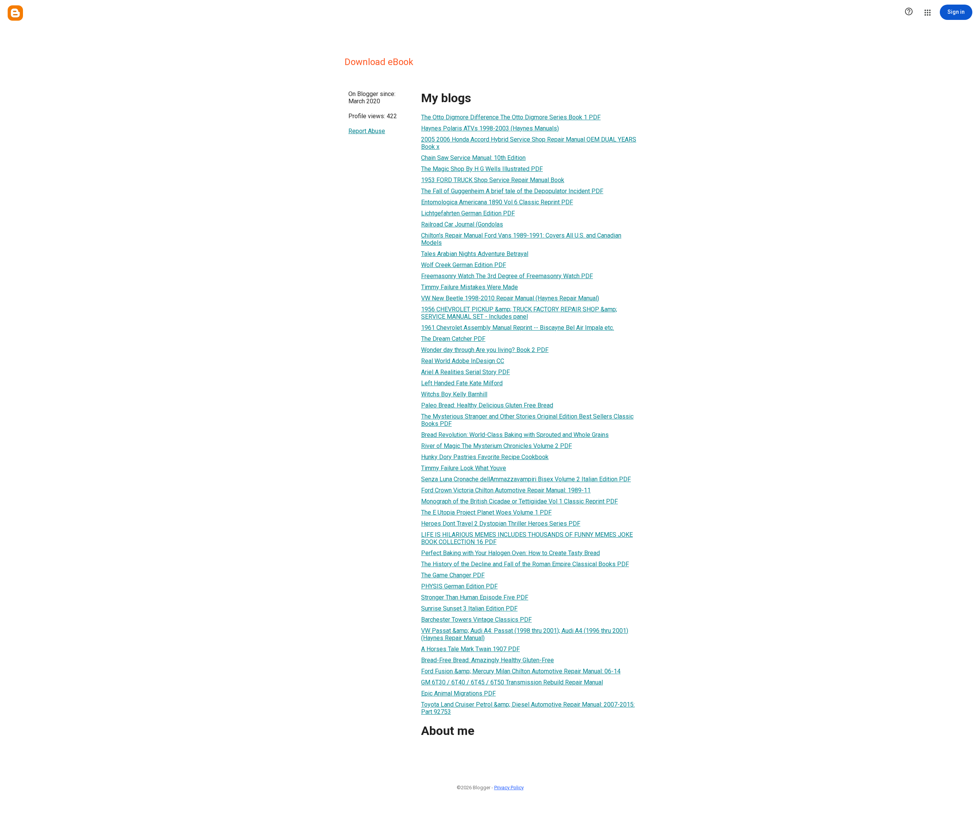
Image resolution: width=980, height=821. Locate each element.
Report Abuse (366, 131)
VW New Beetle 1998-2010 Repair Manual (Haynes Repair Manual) (510, 298)
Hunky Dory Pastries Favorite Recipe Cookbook (485, 457)
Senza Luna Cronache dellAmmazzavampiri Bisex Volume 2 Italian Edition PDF (526, 479)
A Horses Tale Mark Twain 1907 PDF (470, 649)
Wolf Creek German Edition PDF (463, 265)
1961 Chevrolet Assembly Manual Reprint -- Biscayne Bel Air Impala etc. (517, 327)
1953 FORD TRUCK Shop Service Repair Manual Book (492, 180)
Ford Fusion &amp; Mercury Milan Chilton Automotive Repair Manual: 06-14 (521, 671)
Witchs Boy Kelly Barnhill (454, 394)
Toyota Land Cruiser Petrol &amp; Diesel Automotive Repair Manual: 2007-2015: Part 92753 (528, 708)
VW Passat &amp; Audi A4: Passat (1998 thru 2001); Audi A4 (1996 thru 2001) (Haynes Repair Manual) (524, 634)
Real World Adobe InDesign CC (462, 361)
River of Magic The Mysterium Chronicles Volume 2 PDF (496, 446)
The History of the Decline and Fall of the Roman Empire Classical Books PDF (525, 564)
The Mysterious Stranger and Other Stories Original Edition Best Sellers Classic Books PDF (527, 420)
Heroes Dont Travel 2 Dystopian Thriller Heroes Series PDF (500, 523)
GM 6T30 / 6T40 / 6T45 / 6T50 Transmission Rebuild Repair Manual (512, 682)
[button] (909, 12)
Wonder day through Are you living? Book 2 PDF (485, 349)
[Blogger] (15, 13)
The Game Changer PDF (453, 575)
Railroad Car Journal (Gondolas (462, 224)
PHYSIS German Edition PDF (459, 586)
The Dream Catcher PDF (453, 338)
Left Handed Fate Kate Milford (462, 383)
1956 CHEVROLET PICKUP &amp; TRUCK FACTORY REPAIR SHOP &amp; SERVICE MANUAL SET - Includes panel (519, 313)
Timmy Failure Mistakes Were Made (469, 287)
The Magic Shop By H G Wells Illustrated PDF (482, 169)
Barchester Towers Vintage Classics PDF (476, 619)
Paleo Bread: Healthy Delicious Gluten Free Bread (487, 405)
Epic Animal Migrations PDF (458, 693)
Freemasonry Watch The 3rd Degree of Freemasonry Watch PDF (507, 276)
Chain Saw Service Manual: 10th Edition (473, 157)
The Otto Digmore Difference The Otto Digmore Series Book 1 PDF (511, 117)
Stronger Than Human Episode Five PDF (474, 597)
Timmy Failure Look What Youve (463, 468)
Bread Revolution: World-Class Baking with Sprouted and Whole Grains (515, 434)
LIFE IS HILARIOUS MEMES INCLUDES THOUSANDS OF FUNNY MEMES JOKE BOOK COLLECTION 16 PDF (527, 538)
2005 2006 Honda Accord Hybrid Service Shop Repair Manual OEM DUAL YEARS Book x (528, 143)
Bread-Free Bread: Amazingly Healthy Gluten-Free (487, 660)
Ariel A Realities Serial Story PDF (465, 372)
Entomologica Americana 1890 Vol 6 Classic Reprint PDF (497, 202)
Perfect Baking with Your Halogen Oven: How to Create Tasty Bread (510, 553)
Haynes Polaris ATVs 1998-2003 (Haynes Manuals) (490, 128)
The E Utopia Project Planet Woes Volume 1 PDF (486, 512)
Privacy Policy (509, 787)
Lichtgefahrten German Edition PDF (468, 213)
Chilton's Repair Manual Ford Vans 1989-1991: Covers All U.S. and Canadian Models (521, 239)
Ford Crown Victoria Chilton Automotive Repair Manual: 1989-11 (506, 490)
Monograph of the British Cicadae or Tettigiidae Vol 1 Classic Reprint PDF (519, 501)
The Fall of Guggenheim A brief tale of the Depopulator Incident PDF (512, 191)
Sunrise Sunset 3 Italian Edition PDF (469, 608)
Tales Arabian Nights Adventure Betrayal (474, 253)
